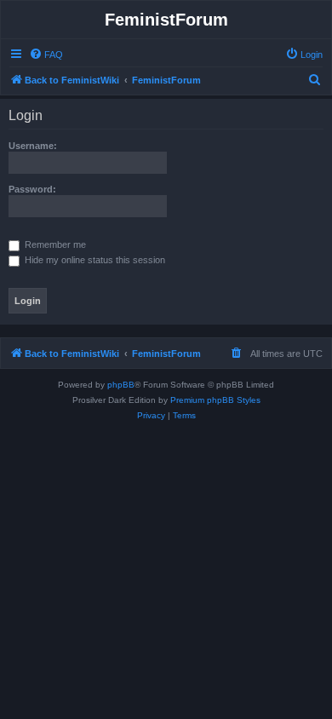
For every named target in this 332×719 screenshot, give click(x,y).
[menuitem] (46, 54)
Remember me (54, 244)
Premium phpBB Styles (215, 400)
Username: (33, 146)
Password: (32, 189)
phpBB (121, 384)
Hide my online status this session (93, 260)
